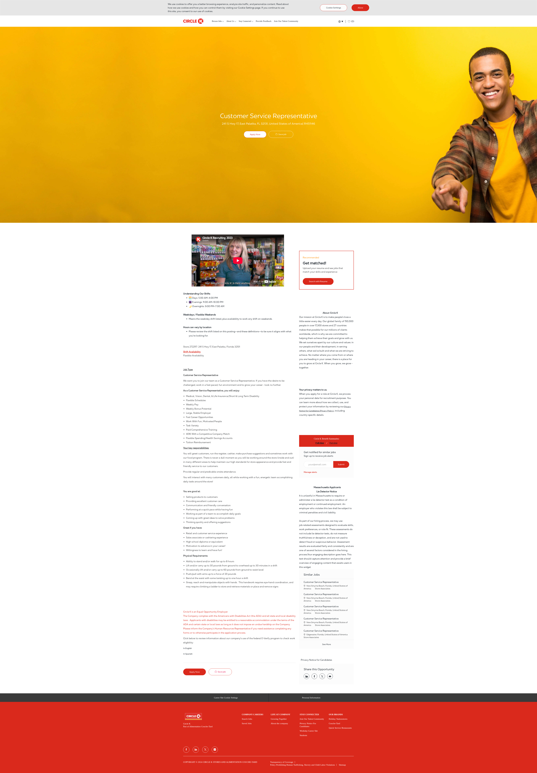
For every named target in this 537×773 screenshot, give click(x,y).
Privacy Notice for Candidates (316, 660)
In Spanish (187, 654)
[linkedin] (196, 750)
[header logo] (193, 21)
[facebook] (186, 750)
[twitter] (205, 750)
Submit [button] (341, 464)
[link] (310, 472)
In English (187, 648)
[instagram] (215, 750)
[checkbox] (281, 134)
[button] (340, 21)
